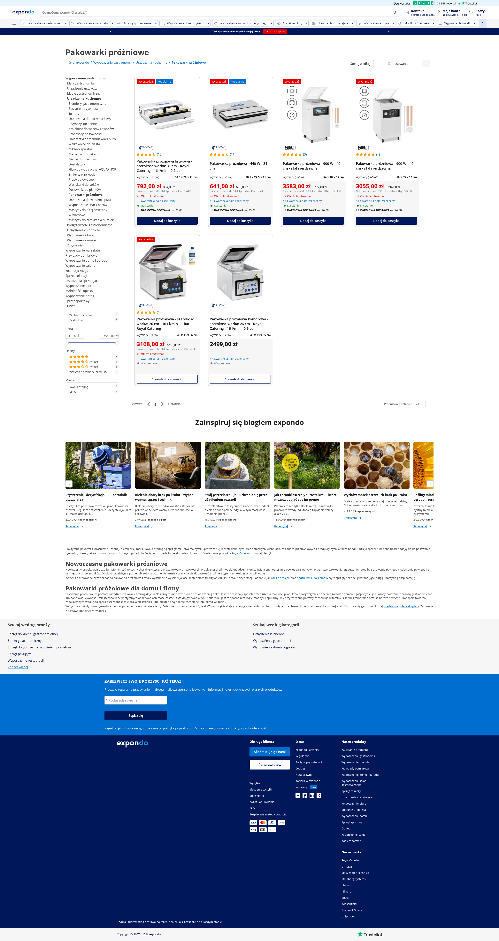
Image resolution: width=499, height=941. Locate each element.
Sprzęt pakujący (19, 654)
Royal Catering (241, 553)
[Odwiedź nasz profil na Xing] (319, 796)
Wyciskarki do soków (84, 184)
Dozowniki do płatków (85, 189)
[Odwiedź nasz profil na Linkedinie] (312, 796)
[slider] (67, 342)
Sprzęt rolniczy (76, 276)
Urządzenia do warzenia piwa (90, 200)
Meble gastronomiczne (84, 93)
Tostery (74, 114)
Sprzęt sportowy (77, 301)
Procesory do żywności (85, 134)
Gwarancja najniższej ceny (158, 201)
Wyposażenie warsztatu (82, 250)
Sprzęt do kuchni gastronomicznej (33, 634)
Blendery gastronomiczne (87, 103)
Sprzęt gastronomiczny (25, 640)
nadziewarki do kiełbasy (312, 578)
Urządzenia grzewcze (82, 88)
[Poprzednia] (148, 404)
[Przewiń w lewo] (110, 31)
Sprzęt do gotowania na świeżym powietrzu (39, 647)
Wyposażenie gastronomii (85, 78)
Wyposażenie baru (80, 235)
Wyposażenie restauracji (26, 660)
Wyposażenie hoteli (79, 296)
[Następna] (162, 404)
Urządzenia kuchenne (84, 98)
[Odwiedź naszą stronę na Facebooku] (305, 796)
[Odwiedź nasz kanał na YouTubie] (298, 796)
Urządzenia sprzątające (82, 281)
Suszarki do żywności (84, 108)
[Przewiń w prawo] (388, 31)
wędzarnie (391, 606)
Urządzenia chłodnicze (83, 230)
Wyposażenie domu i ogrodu (86, 260)
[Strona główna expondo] (70, 62)
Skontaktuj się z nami (270, 752)
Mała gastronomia (80, 83)
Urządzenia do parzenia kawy (90, 119)
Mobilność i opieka (79, 291)
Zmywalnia (75, 245)
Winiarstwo (77, 215)
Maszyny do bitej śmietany (88, 210)
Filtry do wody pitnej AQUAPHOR (92, 169)
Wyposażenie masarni (83, 240)
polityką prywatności (178, 728)
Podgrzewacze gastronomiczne (89, 225)
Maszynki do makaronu (86, 154)
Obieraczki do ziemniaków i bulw (92, 139)
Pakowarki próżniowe (86, 195)
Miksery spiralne (81, 149)
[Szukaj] (394, 12)
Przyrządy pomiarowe (81, 255)
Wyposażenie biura (79, 286)
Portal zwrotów (269, 764)
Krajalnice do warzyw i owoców (91, 129)
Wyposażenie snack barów (88, 205)
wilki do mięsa (280, 578)
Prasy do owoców (81, 179)
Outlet (70, 306)
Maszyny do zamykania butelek (91, 220)
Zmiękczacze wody (82, 174)
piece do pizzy (409, 606)
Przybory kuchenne (83, 124)
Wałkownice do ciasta (84, 144)
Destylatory (77, 164)
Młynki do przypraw (83, 159)
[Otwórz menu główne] (14, 23)
